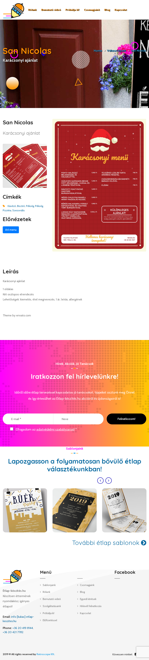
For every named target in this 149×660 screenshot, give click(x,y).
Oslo (74, 510)
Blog (107, 9)
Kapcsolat (120, 9)
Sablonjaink (49, 585)
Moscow (124, 510)
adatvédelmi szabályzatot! (55, 429)
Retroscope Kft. (46, 654)
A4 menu (11, 229)
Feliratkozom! (126, 419)
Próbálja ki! (72, 9)
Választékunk (116, 50)
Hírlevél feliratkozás (91, 606)
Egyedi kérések (88, 599)
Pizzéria (7, 210)
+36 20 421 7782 (13, 632)
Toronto (25, 510)
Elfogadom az (46, 429)
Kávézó (12, 206)
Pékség (30, 206)
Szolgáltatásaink (52, 606)
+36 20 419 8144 (23, 628)
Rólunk (32, 9)
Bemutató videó (51, 9)
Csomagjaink (92, 9)
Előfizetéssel (50, 620)
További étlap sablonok (106, 543)
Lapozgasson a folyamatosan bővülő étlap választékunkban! (74, 465)
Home (98, 50)
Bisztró (21, 206)
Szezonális (18, 210)
